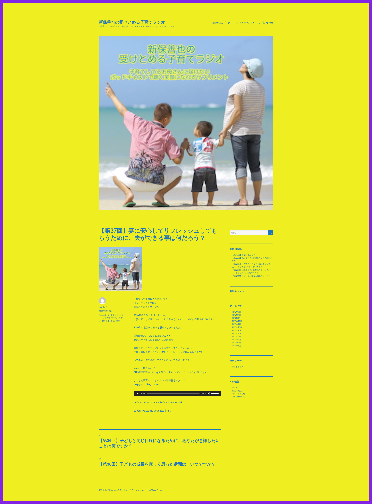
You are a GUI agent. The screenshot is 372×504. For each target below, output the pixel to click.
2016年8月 (236, 333)
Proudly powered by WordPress (147, 490)
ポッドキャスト (113, 315)
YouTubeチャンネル (244, 22)
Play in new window (156, 402)
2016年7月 (236, 336)
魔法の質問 (115, 321)
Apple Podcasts (155, 410)
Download (176, 402)
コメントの (238, 393)
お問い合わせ (266, 22)
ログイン (235, 387)
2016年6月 (236, 339)
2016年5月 (236, 342)
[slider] (215, 393)
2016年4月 (236, 345)
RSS (169, 410)
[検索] (270, 232)
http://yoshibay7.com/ (146, 384)
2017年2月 (236, 315)
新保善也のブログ (221, 22)
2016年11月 (237, 324)
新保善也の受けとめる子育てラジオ (132, 22)
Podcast (102, 315)
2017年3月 (236, 312)
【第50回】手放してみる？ (243, 255)
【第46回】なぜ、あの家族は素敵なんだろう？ (252, 276)
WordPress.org (239, 397)
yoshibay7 (103, 306)
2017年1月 (236, 318)
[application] (177, 393)
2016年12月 (237, 321)
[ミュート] (209, 393)
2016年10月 (237, 327)
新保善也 (105, 321)
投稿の (237, 390)
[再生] (137, 393)
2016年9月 (236, 330)
